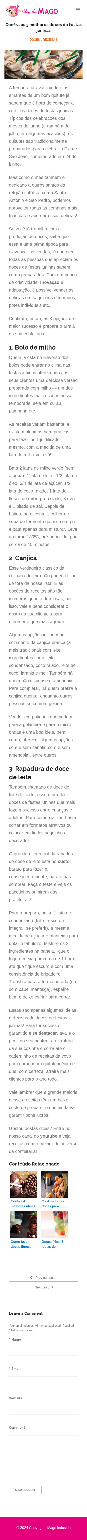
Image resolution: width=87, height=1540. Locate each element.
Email (16, 1369)
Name (16, 1339)
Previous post (45, 1278)
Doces (35, 39)
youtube (48, 1136)
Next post (42, 1287)
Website (16, 1398)
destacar (48, 1033)
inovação (49, 282)
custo (64, 861)
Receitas (50, 39)
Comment (17, 1427)
